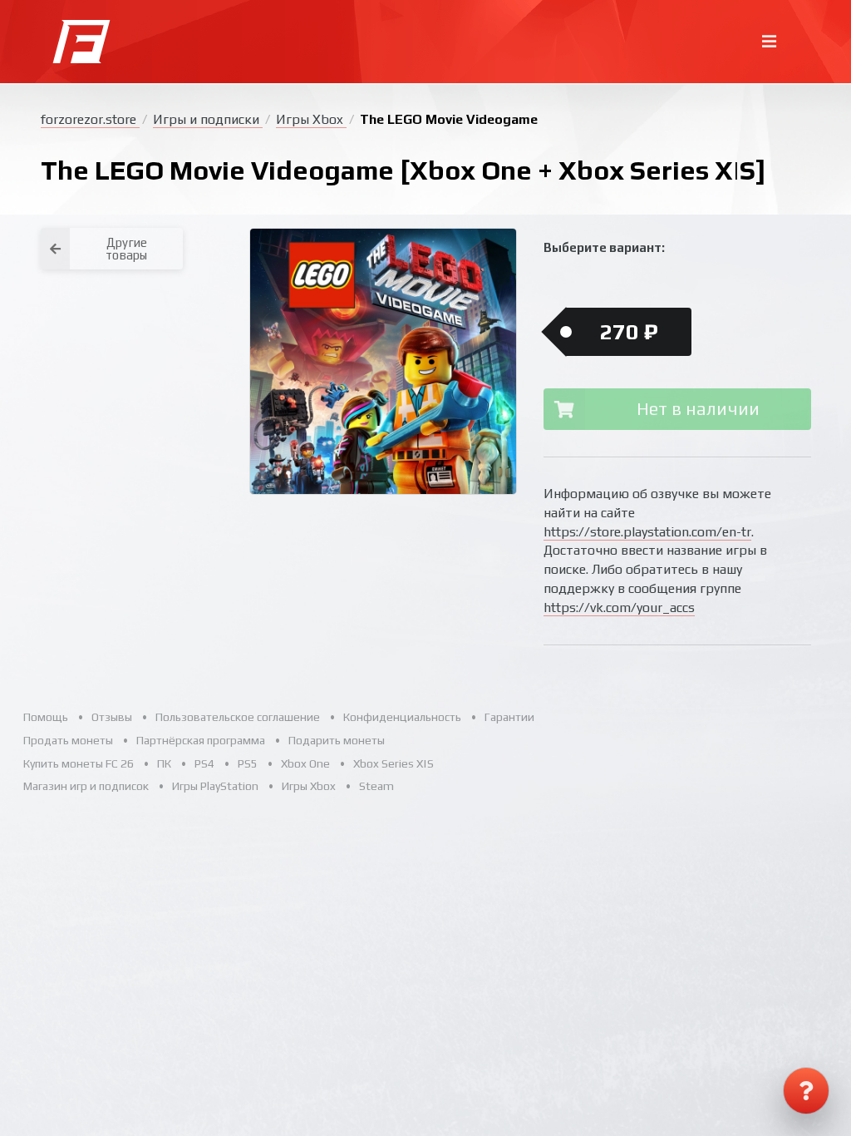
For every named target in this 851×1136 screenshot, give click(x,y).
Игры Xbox (311, 119)
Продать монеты (68, 740)
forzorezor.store (90, 119)
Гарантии (509, 717)
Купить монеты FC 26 (78, 763)
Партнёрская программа (200, 740)
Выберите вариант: (604, 247)
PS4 (204, 763)
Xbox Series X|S (393, 763)
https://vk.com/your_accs (619, 607)
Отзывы (111, 717)
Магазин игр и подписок (86, 786)
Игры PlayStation (215, 786)
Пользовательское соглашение (237, 717)
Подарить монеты (336, 740)
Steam (376, 786)
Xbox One (305, 763)
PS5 (248, 763)
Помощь (45, 717)
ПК (164, 763)
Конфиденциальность (402, 717)
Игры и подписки (208, 119)
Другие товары (126, 248)
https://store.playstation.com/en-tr (647, 532)
